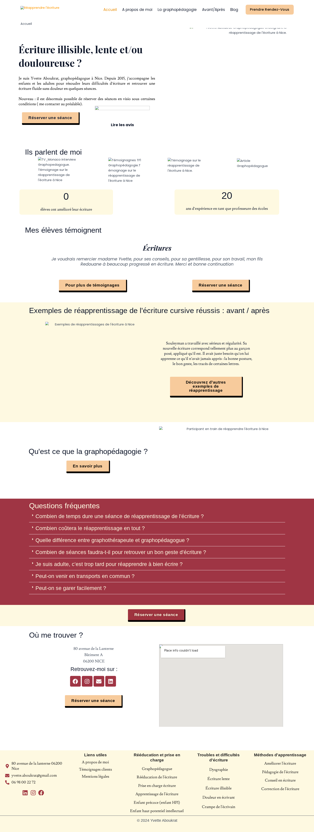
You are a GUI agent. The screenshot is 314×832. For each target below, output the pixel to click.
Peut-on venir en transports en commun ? (85, 576)
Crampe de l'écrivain (218, 806)
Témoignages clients (95, 769)
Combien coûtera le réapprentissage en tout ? (90, 528)
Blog (234, 9)
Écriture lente (218, 778)
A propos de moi (137, 9)
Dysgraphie (218, 769)
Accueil (110, 9)
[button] (157, 516)
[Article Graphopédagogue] (253, 163)
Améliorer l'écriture (280, 763)
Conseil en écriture (280, 780)
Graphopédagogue (157, 768)
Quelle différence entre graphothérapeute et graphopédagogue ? (112, 540)
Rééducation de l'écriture (157, 777)
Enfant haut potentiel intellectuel (157, 810)
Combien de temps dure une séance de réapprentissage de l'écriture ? (119, 516)
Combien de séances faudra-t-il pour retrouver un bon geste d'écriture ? (120, 552)
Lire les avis (122, 124)
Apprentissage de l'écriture (156, 794)
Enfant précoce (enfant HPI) (157, 802)
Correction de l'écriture (280, 788)
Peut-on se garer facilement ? (70, 588)
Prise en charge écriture (157, 785)
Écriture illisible (218, 788)
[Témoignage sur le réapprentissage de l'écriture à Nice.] (189, 165)
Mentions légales (95, 776)
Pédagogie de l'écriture (280, 772)
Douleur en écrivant (218, 797)
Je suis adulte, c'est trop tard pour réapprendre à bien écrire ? (109, 564)
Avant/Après (213, 9)
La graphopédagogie (177, 9)
